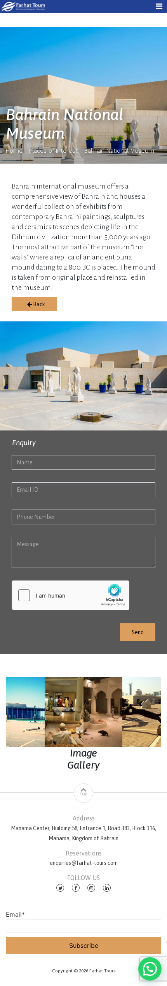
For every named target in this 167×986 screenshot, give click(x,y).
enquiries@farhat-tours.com (84, 863)
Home (14, 150)
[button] (150, 969)
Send (138, 632)
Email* (15, 914)
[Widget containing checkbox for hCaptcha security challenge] (70, 595)
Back (38, 304)
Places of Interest (53, 150)
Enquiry (24, 443)
